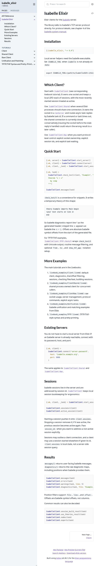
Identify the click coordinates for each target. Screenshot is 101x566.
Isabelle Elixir (7, 19)
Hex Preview (69, 550)
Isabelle (66, 19)
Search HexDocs (59, 553)
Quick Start (9, 29)
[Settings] (92, 4)
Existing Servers (11, 35)
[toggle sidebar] (33, 4)
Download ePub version (76, 553)
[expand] (34, 16)
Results (7, 41)
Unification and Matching (12, 60)
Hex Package (58, 550)
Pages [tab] (4, 10)
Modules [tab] (15, 10)
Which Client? (10, 26)
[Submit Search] (47, 4)
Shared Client (7, 54)
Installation (9, 23)
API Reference (8, 16)
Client (4, 51)
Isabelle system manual (55, 31)
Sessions (8, 38)
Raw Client (6, 57)
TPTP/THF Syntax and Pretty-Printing (17, 64)
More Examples (10, 32)
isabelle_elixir (9, 2)
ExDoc (58, 558)
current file (79, 550)
